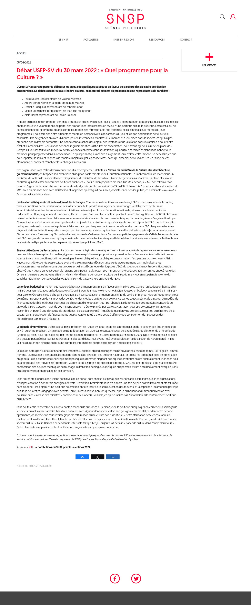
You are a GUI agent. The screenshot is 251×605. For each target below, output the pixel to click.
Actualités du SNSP (27, 466)
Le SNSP (63, 40)
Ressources (157, 40)
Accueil (22, 53)
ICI (30, 447)
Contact (186, 40)
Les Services (209, 65)
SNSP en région (123, 40)
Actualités (91, 40)
